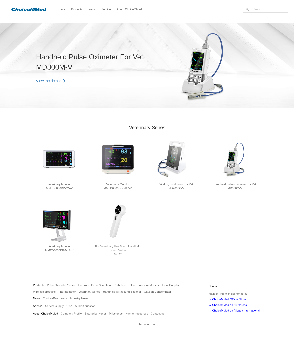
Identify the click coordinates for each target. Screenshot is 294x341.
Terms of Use (147, 324)
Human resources (136, 313)
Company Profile (71, 313)
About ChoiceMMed (45, 313)
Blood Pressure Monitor (144, 285)
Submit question (85, 306)
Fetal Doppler (170, 285)
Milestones (116, 313)
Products (38, 285)
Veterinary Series (89, 291)
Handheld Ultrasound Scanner (122, 291)
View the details (49, 81)
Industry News (79, 298)
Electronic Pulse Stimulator (95, 285)
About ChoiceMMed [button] (129, 9)
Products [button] (76, 9)
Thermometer (67, 291)
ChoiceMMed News (55, 298)
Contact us (157, 313)
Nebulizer (121, 285)
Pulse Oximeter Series (61, 285)
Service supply (54, 306)
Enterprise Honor (95, 313)
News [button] (91, 9)
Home (61, 9)
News (36, 298)
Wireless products (44, 291)
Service (37, 306)
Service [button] (106, 9)
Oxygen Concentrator (157, 291)
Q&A (69, 306)
